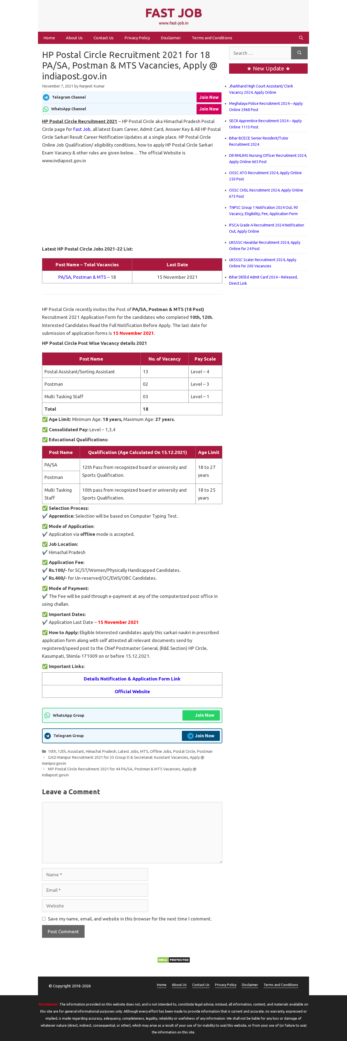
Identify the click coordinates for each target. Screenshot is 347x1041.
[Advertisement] (132, 205)
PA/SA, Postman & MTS (82, 277)
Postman (205, 751)
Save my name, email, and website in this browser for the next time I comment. (130, 918)
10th (52, 751)
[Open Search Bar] (301, 38)
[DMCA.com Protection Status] (173, 961)
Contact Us (104, 37)
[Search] (299, 53)
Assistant (76, 751)
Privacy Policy (137, 37)
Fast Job (82, 129)
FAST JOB (173, 13)
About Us (74, 37)
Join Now (209, 97)
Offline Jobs (160, 751)
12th (62, 751)
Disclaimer (171, 37)
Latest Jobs (128, 751)
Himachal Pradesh (101, 751)
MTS (144, 751)
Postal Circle (184, 751)
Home (49, 37)
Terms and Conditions (212, 37)
